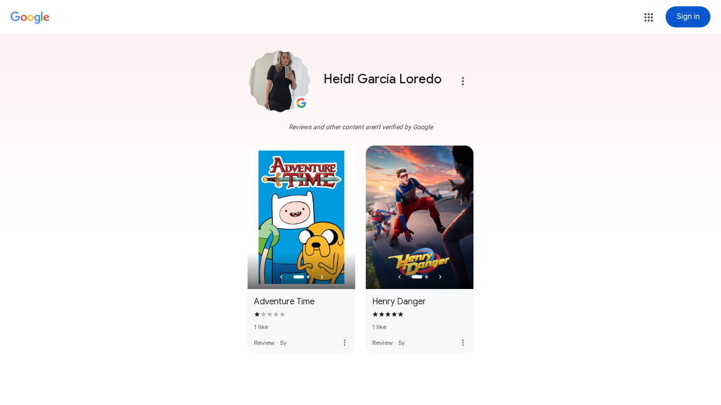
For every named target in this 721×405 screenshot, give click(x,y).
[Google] (30, 18)
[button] (648, 17)
